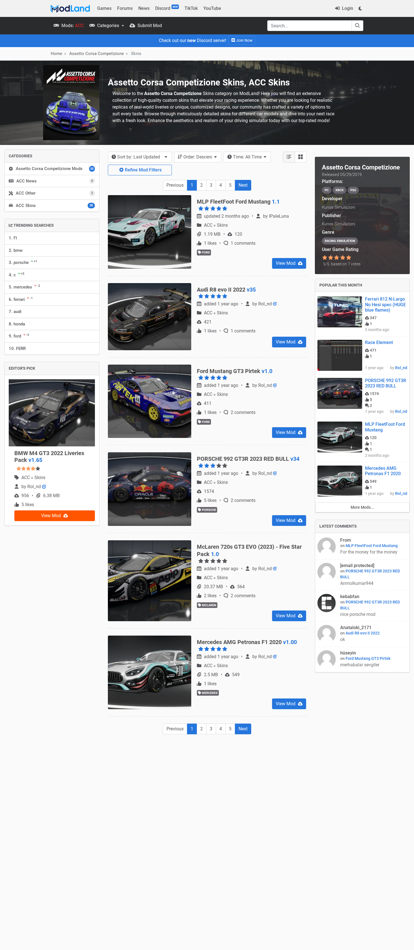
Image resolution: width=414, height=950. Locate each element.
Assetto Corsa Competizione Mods (55, 168)
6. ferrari (21, 299)
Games (104, 8)
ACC (26, 477)
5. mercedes (24, 287)
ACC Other (54, 193)
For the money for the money (369, 552)
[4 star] (343, 257)
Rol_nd (34, 486)
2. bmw (16, 250)
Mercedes (209, 693)
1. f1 (13, 238)
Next (243, 185)
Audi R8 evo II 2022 (363, 633)
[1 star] (325, 257)
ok (342, 639)
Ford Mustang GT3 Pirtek (368, 658)
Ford (205, 252)
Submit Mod (149, 25)
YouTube (212, 8)
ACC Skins (54, 205)
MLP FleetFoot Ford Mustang (372, 545)
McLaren (208, 605)
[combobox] (140, 157)
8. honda (17, 324)
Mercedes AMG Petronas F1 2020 (383, 471)
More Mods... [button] (362, 507)
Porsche (208, 510)
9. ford (19, 336)
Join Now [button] (244, 40)
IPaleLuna (279, 216)
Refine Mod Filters (143, 170)
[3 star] (337, 257)
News (144, 8)
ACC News (54, 181)
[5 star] (348, 257)
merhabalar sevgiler (359, 664)
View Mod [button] (51, 515)
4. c (16, 274)
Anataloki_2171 (355, 627)
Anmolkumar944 (357, 583)
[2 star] (331, 257)
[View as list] (289, 157)
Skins (39, 477)
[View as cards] (300, 157)
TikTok (191, 8)
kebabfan (349, 596)
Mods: (72, 25)
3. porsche (23, 262)
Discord (166, 8)
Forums (125, 8)
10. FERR (17, 348)
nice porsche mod (357, 614)
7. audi (15, 311)
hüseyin (348, 653)
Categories (108, 25)
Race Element (379, 342)
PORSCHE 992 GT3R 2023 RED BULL (385, 383)
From (345, 540)
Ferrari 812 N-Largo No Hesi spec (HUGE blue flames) (385, 304)
